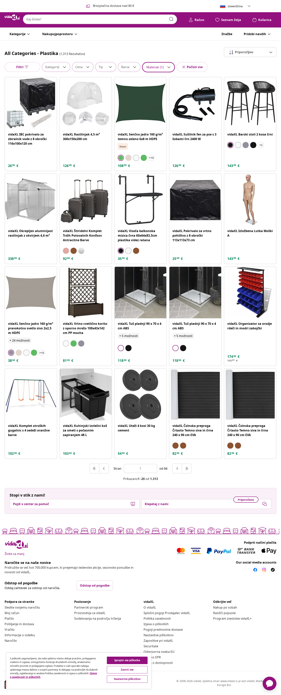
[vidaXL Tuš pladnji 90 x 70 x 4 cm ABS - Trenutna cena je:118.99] (140, 292)
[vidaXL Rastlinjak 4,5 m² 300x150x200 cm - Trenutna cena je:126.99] (86, 103)
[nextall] (186, 468)
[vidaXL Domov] (12, 17)
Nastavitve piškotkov (159, 635)
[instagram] (264, 570)
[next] (177, 468)
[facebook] (255, 570)
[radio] (121, 158)
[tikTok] (273, 570)
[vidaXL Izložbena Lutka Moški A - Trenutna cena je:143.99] (250, 200)
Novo (122, 146)
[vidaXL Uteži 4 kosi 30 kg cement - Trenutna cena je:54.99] (140, 394)
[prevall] (94, 468)
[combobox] (100, 19)
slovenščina (235, 6)
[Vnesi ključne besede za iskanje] (171, 19)
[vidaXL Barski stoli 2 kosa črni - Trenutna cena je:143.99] (250, 103)
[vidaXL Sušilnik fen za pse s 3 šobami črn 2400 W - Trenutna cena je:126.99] (195, 103)
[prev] (104, 468)
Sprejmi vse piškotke (127, 660)
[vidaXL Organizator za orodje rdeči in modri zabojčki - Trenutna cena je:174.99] (250, 292)
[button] (109, 6)
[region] (78, 671)
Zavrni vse (127, 669)
